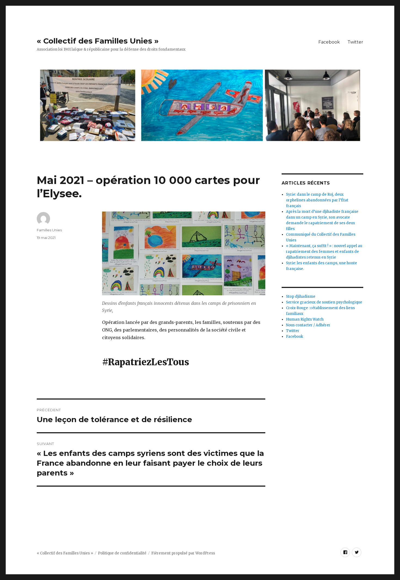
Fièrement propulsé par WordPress (183, 553)
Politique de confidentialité (122, 553)
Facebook (329, 42)
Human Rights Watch (305, 319)
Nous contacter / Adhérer (308, 325)
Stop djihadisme (300, 296)
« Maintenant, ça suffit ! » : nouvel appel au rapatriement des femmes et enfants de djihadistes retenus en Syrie (324, 252)
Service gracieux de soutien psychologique (324, 302)
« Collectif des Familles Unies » (98, 40)
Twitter (355, 42)
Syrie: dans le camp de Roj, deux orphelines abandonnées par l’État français (317, 200)
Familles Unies (49, 230)
